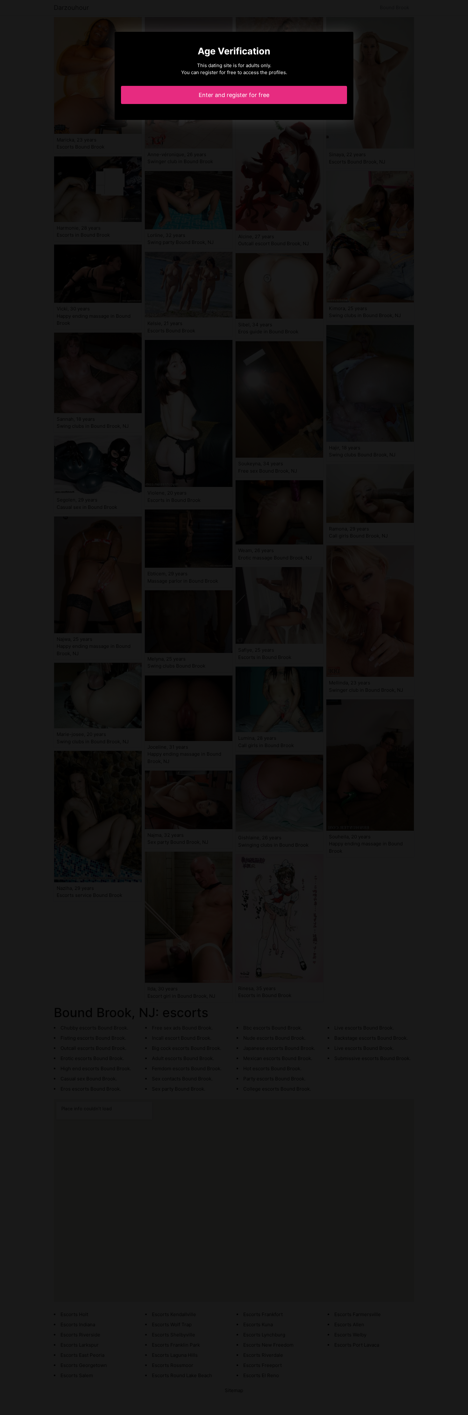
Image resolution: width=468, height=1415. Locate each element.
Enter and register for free (234, 95)
